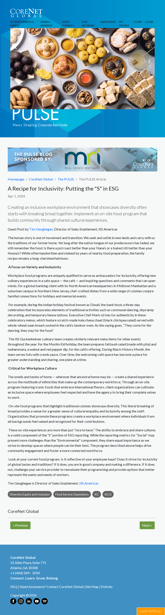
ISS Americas (88, 483)
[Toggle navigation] (16, 32)
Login (149, 21)
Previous (20, 525)
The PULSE (66, 179)
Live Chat (151, 611)
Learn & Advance (46, 23)
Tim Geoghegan (41, 229)
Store (138, 21)
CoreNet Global (41, 179)
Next (147, 525)
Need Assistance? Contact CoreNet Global (51, 587)
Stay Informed (88, 23)
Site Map (92, 587)
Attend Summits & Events (22, 23)
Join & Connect (68, 23)
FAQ (13, 587)
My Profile (124, 23)
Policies (107, 587)
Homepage (16, 179)
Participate (108, 21)
